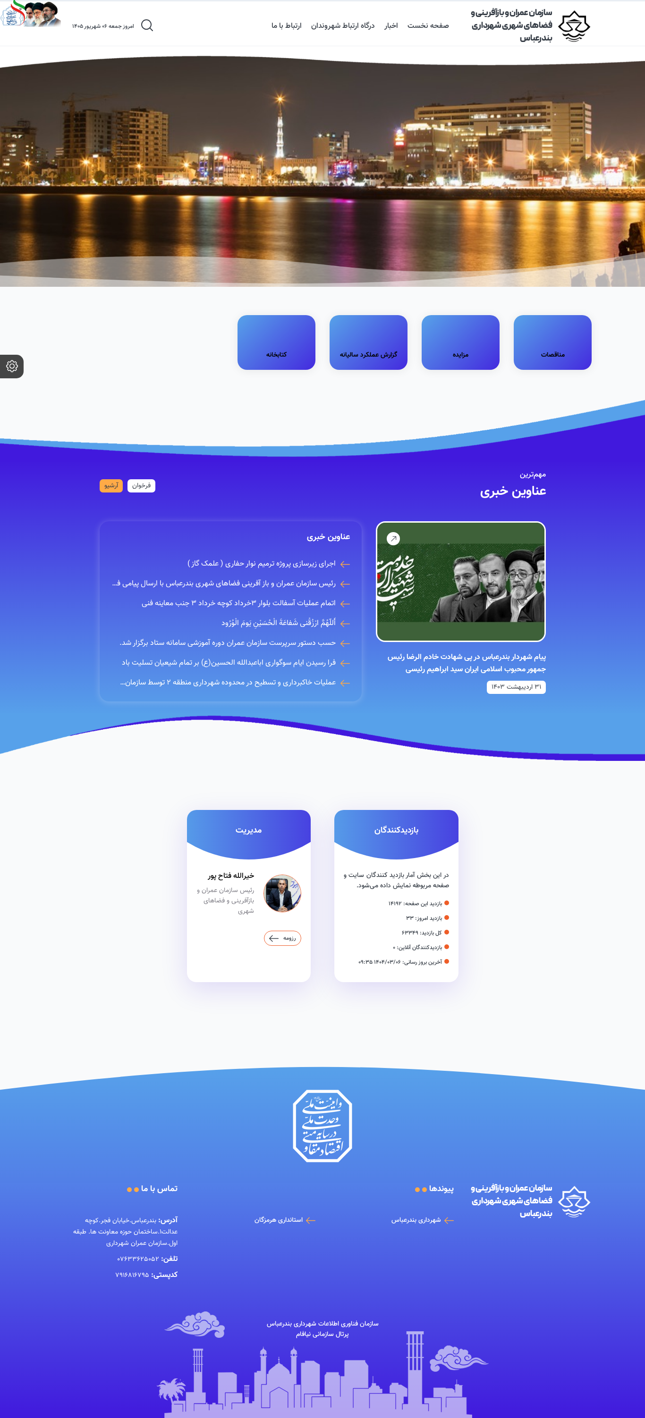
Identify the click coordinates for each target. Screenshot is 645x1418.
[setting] (12, 366)
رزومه (289, 938)
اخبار (391, 26)
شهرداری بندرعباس (416, 1220)
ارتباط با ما (287, 26)
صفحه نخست (428, 26)
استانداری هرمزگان (279, 1220)
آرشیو (111, 486)
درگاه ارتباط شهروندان (343, 26)
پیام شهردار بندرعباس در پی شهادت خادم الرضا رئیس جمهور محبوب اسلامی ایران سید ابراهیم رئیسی (467, 663)
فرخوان (141, 486)
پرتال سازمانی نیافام (322, 1334)
